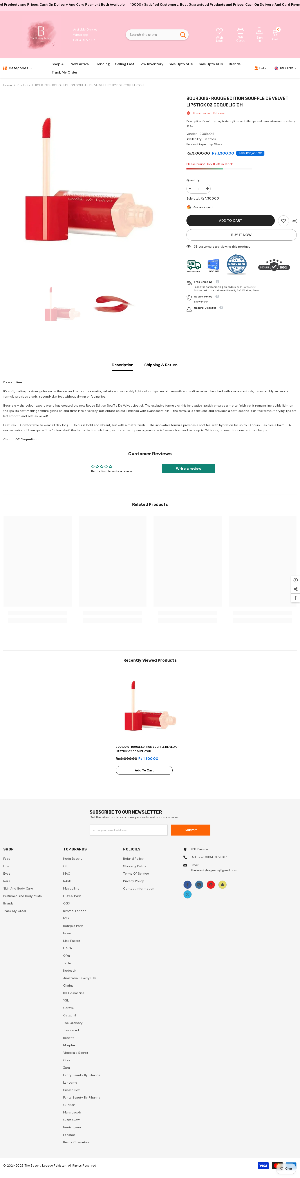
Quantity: (193, 180)
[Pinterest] (211, 885)
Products (23, 85)
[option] (88, 180)
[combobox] (151, 34)
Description (122, 364)
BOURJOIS (207, 134)
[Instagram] (199, 885)
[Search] (157, 34)
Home (7, 85)
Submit (191, 830)
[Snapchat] (222, 885)
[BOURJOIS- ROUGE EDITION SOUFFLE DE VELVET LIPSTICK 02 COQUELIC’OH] (150, 706)
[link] (241, 34)
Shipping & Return (160, 364)
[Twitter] (187, 894)
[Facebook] (187, 885)
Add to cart (229, 220)
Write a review (188, 468)
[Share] (293, 221)
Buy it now (241, 234)
